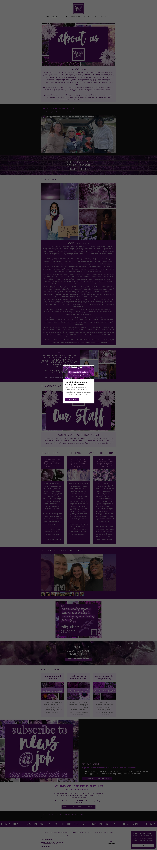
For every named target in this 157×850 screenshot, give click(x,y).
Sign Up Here (72, 399)
